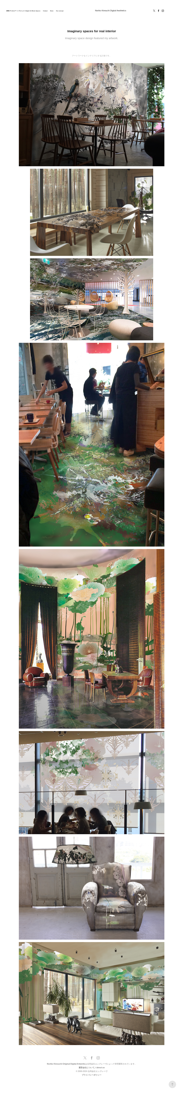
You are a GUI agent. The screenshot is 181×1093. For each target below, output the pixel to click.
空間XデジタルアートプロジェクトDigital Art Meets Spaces (23, 11)
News (51, 11)
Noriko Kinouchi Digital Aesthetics (110, 10)
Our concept (59, 11)
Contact (45, 11)
